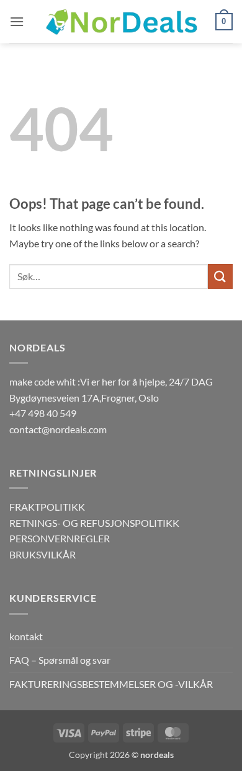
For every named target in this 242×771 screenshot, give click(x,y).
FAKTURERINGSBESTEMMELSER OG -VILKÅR (111, 684)
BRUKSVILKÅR (42, 554)
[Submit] (220, 276)
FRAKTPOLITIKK (47, 507)
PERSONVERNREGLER (59, 538)
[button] (16, 21)
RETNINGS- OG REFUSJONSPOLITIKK (94, 523)
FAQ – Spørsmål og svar (59, 660)
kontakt (26, 636)
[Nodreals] (121, 22)
